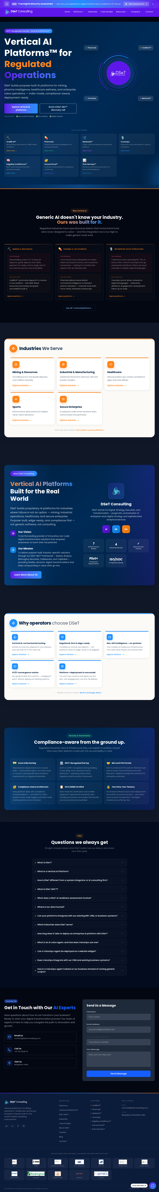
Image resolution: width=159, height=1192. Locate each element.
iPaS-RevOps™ (98, 1129)
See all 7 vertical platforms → (79, 308)
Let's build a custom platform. (90, 430)
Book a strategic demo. (91, 692)
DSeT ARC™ (64, 1114)
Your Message (93, 1049)
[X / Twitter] (12, 1126)
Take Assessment (136, 4)
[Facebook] (18, 1126)
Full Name (91, 1011)
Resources (120, 11)
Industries (92, 11)
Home (67, 11)
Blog (61, 1137)
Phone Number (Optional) (98, 1037)
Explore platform (14, 296)
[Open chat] (152, 1185)
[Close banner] (153, 4)
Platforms (78, 11)
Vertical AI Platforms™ (68, 1110)
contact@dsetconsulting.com (135, 1108)
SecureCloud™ (98, 1125)
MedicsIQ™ (96, 1113)
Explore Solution (20, 385)
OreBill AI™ (96, 1105)
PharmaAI (96, 1109)
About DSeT (64, 1128)
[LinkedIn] (6, 1126)
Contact (149, 11)
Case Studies (107, 11)
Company (135, 11)
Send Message (118, 1073)
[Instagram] (23, 1126)
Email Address (93, 1024)
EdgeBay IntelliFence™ (101, 1121)
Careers (62, 1132)
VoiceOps (96, 1117)
